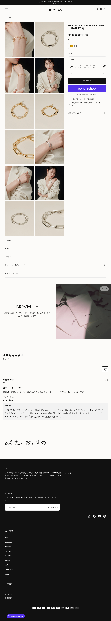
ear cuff (8, 551)
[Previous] (102, 288)
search (7, 574)
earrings (8, 546)
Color (70, 40)
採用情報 (8, 598)
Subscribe (53, 507)
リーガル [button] (9, 584)
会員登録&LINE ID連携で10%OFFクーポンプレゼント (88, 104)
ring (6, 537)
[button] (6, 9)
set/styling (9, 565)
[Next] (106, 288)
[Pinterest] (104, 516)
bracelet (8, 556)
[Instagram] (88, 516)
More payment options (87, 94)
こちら (12, 478)
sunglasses (9, 569)
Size (70, 53)
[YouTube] (99, 516)
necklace (8, 542)
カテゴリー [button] (10, 531)
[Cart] (105, 9)
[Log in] (101, 9)
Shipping (93, 65)
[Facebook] (94, 516)
